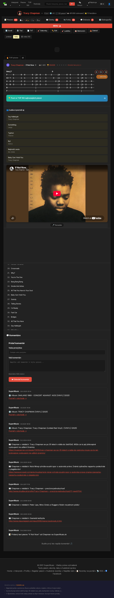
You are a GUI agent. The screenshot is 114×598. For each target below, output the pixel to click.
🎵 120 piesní (61, 13)
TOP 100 (29, 4)
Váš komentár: (15, 358)
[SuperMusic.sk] (5, 4)
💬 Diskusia (86, 20)
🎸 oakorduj (102, 77)
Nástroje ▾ (92, 4)
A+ (101, 72)
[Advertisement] (57, 245)
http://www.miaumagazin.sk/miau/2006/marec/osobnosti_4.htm (35, 521)
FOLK (46, 13)
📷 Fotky (69, 20)
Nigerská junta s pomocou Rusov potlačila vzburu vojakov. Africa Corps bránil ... (34, 588)
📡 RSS (100, 571)
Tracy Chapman (31, 13)
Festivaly (37, 4)
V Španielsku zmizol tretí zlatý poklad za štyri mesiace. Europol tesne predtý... (33, 594)
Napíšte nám (68, 571)
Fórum (79, 5)
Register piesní (38, 571)
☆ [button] (57, 65)
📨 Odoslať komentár (20, 379)
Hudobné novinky (53, 571)
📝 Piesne (22, 20)
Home (9, 571)
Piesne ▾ (22, 4)
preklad (8, 37)
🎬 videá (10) (25, 37)
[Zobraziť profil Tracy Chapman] (19, 13)
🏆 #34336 (51, 65)
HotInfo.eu (20, 585)
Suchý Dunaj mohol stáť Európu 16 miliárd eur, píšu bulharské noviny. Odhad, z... (34, 591)
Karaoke (57, 225)
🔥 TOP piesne (12, 58)
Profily (27, 571)
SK (103, 4)
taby (16, 37)
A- (97, 72)
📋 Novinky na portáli (85, 571)
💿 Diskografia (105, 20)
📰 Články (51, 20)
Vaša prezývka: (15, 348)
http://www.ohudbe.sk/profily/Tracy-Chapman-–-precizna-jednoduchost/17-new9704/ (45, 491)
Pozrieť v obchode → (18, 398)
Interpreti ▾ (14, 4)
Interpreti (18, 571)
